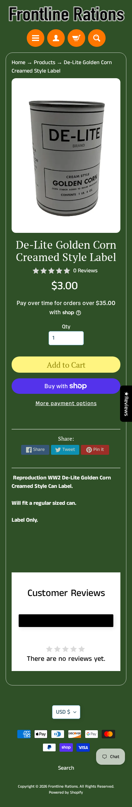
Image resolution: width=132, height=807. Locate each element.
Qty (66, 327)
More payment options (66, 403)
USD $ (63, 712)
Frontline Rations (63, 786)
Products (44, 62)
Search (66, 768)
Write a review (66, 621)
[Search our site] (97, 38)
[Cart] (76, 38)
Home (18, 62)
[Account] (56, 38)
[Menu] (35, 38)
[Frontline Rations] (66, 15)
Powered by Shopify (66, 792)
